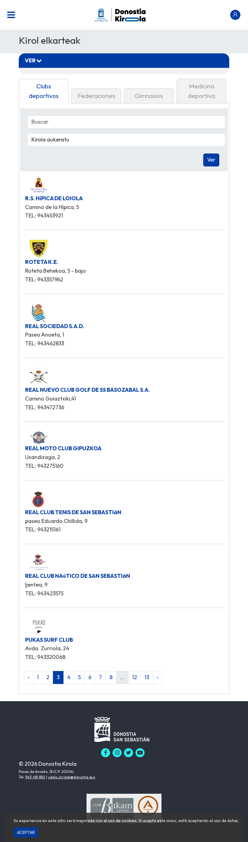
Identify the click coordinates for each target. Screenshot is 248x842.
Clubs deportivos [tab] (44, 91)
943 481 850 (35, 777)
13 (147, 677)
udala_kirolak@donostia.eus (71, 777)
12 (134, 677)
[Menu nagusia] (11, 15)
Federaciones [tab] (96, 96)
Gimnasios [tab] (149, 96)
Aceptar (26, 832)
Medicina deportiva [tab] (201, 91)
